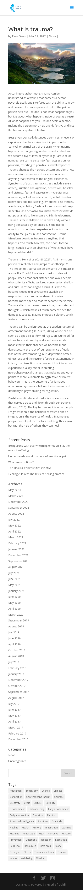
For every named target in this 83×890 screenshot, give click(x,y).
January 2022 (16, 549)
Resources (30, 846)
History (37, 827)
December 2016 (18, 739)
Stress (27, 852)
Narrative (53, 833)
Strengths (15, 852)
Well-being (26, 858)
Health (25, 827)
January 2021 (16, 591)
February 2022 (17, 543)
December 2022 (18, 502)
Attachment (16, 790)
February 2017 (17, 733)
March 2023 (15, 496)
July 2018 (13, 662)
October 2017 (16, 686)
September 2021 (18, 561)
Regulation (61, 839)
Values (13, 858)
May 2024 (14, 490)
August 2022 (16, 513)
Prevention (16, 839)
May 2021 (14, 585)
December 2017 (18, 680)
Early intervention (19, 815)
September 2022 (18, 507)
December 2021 (18, 555)
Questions (31, 839)
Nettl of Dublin (57, 884)
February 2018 (17, 668)
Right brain (46, 846)
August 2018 (16, 656)
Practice (66, 833)
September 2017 (18, 692)
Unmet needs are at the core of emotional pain (37, 456)
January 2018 (16, 674)
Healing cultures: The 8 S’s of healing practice (36, 474)
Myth (41, 833)
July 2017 (13, 704)
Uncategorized (17, 761)
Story (58, 846)
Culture (38, 803)
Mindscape (29, 833)
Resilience (15, 846)
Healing (14, 827)
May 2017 (14, 715)
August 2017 (16, 698)
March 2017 (15, 727)
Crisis (27, 803)
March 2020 (15, 614)
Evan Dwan (19, 36)
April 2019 (14, 644)
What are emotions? (21, 462)
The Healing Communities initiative (30, 468)
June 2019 (14, 638)
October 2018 (16, 650)
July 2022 (13, 519)
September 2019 (18, 620)
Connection (16, 797)
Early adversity (36, 809)
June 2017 (14, 709)
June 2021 (14, 579)
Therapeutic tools (44, 852)
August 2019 (16, 626)
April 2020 (14, 608)
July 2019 (13, 632)
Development (17, 809)
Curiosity (50, 803)
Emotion (51, 815)
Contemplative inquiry (38, 797)
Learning (66, 827)
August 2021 (16, 567)
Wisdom (40, 858)
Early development (58, 809)
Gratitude (57, 821)
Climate (58, 790)
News (52, 36)
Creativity (15, 803)
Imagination (51, 827)
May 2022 (14, 525)
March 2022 (15, 537)
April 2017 (14, 721)
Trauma (62, 852)
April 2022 (14, 531)
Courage (59, 797)
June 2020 (14, 596)
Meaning (14, 833)
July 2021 (13, 573)
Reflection (46, 839)
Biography (32, 790)
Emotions (43, 821)
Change (46, 790)
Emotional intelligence (22, 821)
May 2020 (14, 602)
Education (38, 815)
